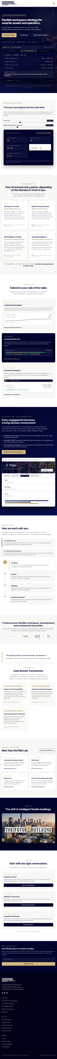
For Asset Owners (9, 35)
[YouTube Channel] (4, 994)
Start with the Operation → (29, 906)
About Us (4, 1040)
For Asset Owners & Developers (10, 1002)
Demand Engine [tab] (24, 477)
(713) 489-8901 (5, 1048)
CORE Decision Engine (7, 1010)
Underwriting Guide (6, 1029)
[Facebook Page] (7, 994)
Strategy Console (6, 1023)
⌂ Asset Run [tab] (11, 50)
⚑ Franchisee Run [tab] (45, 50)
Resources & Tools (6, 1032)
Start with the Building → (28, 886)
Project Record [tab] (35, 477)
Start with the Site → (28, 926)
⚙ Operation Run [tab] (28, 50)
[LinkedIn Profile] (2, 994)
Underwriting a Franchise (40, 35)
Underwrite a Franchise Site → (12, 396)
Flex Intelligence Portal (7, 1007)
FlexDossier (5, 1013)
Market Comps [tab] (15, 477)
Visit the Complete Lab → (47, 751)
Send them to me (28, 965)
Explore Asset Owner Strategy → (13, 329)
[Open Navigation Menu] (54, 3)
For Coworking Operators (8, 1005)
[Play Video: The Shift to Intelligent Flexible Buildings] (28, 829)
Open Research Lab (7, 1021)
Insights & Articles (6, 1042)
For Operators (24, 35)
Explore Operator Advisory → (12, 360)
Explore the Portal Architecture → (14, 453)
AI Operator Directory (7, 1026)
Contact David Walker (7, 1045)
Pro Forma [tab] (7, 477)
